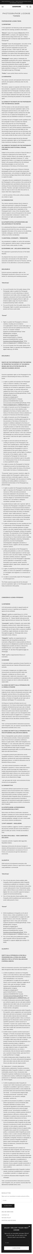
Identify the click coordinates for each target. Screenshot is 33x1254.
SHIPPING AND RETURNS (9, 1220)
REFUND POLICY (6, 1217)
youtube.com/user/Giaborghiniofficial (13, 341)
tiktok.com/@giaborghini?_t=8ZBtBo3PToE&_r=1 (16, 405)
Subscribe (16, 1248)
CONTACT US (5, 1215)
